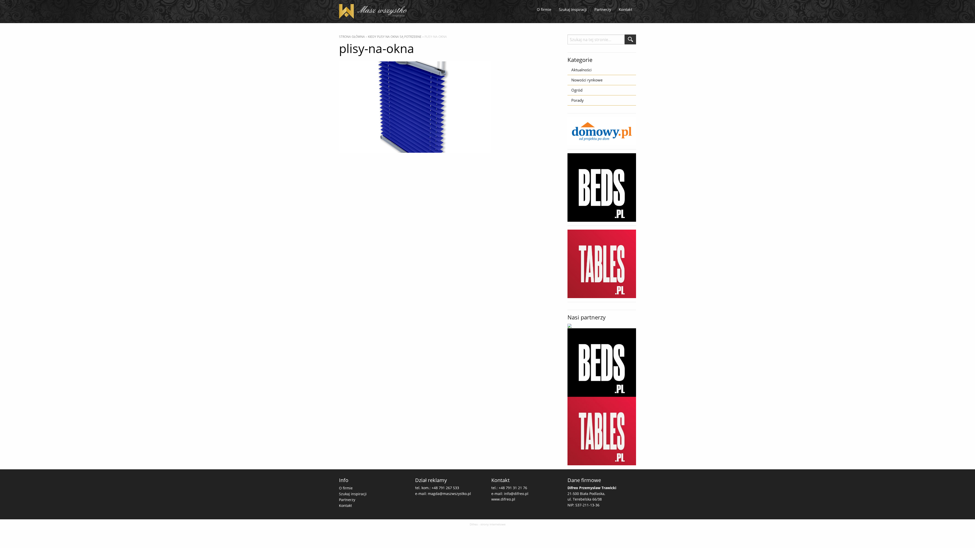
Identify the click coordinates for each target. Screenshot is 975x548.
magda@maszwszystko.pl (449, 493)
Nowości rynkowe (587, 79)
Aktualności (581, 69)
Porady (577, 100)
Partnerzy (602, 9)
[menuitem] (544, 9)
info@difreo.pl (516, 493)
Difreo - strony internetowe (488, 524)
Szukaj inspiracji (573, 9)
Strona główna (352, 37)
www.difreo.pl (503, 499)
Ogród (576, 90)
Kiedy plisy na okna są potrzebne (394, 37)
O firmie (544, 9)
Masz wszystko (374, 11)
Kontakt (625, 9)
